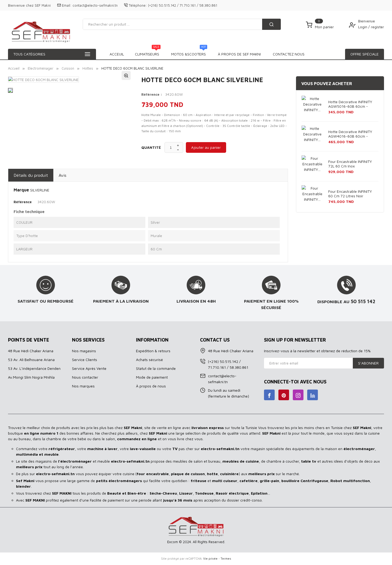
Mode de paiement (152, 377)
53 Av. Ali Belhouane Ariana (31, 359)
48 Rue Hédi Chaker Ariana (30, 350)
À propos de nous (151, 386)
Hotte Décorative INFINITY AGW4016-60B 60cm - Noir (350, 134)
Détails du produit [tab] (31, 175)
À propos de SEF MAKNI (239, 54)
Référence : (151, 94)
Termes (226, 558)
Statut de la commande (156, 368)
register (377, 27)
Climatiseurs (147, 52)
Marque (21, 189)
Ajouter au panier (206, 147)
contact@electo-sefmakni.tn (95, 5)
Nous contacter (85, 377)
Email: (66, 5)
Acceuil (117, 54)
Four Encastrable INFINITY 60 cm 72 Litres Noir (350, 193)
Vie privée (210, 558)
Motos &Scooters (188, 52)
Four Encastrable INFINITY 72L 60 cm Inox (350, 163)
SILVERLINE (39, 190)
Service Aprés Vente (89, 368)
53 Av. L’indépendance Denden (34, 368)
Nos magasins (84, 350)
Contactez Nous (289, 54)
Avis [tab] (62, 175)
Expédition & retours (153, 350)
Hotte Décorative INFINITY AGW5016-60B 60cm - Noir (350, 104)
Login (363, 27)
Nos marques (83, 386)
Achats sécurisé (149, 359)
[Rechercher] (271, 24)
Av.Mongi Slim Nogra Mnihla (31, 377)
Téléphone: (138, 5)
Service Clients (84, 359)
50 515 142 (363, 301)
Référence (23, 202)
